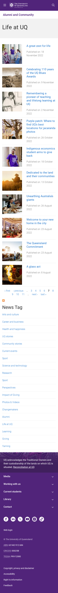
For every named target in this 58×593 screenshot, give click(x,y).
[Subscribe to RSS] (3, 300)
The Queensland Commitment (36, 244)
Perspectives (8, 387)
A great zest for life (38, 46)
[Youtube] (27, 519)
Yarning (6, 446)
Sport (5, 358)
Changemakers (10, 409)
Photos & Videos (10, 402)
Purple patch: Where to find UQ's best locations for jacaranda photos (40, 126)
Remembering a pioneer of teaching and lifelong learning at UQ (40, 99)
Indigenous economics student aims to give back (40, 152)
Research (7, 373)
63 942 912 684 (16, 545)
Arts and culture (10, 314)
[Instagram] (34, 519)
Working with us (12, 484)
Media (7, 476)
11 (23, 294)
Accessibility (9, 574)
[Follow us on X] (20, 519)
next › (35, 294)
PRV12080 (16, 556)
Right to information (13, 580)
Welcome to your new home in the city (40, 221)
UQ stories (7, 336)
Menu (5, 5)
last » (43, 294)
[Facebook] (6, 519)
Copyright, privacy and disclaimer (19, 568)
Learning (6, 431)
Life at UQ (7, 424)
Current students (12, 491)
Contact (8, 506)
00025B (15, 551)
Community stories (12, 343)
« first (7, 290)
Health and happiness (13, 329)
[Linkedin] (13, 519)
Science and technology (14, 365)
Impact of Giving (10, 394)
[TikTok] (41, 519)
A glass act (33, 266)
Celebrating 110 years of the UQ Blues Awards (40, 73)
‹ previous (18, 290)
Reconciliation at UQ (24, 467)
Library (7, 499)
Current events (9, 351)
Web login (8, 530)
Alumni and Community (18, 15)
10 (17, 294)
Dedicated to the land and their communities (40, 174)
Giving (5, 438)
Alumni (6, 416)
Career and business (12, 321)
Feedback (8, 585)
